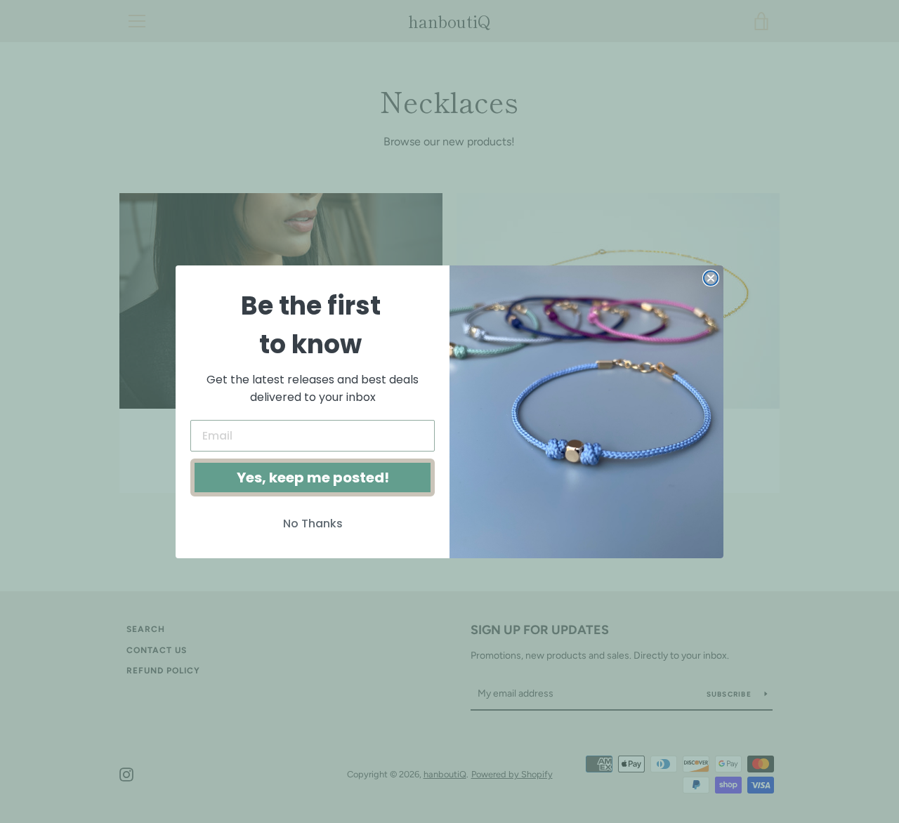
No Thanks (313, 523)
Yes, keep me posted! (313, 477)
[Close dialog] (711, 278)
